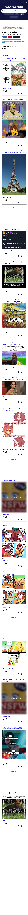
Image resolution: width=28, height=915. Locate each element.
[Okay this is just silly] (14, 27)
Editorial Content (14, 17)
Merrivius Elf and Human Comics (12, 668)
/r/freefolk (6, 396)
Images (17, 14)
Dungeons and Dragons (9, 250)
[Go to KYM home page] (2, 2)
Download (17, 37)
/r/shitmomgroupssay (6, 41)
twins (3, 42)
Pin (10, 37)
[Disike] (19, 93)
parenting (18, 41)
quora (22, 41)
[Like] (21, 94)
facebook (12, 39)
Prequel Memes (8, 140)
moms (13, 41)
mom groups (6, 39)
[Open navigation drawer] (26, 2)
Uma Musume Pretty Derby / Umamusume (14, 449)
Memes (22, 14)
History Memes (7, 88)
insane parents (18, 39)
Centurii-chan (7, 716)
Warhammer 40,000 (8, 197)
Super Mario (7, 514)
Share (4, 37)
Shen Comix (7, 560)
